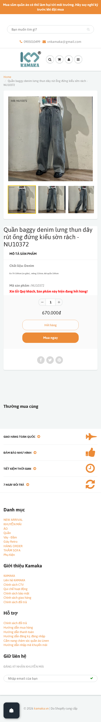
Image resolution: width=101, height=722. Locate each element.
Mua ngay (50, 338)
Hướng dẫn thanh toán (19, 632)
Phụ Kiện (9, 555)
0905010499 (32, 42)
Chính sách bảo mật (16, 593)
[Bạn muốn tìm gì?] (88, 29)
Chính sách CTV (14, 584)
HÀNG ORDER (13, 546)
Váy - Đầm (10, 537)
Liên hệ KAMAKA (14, 580)
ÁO (6, 528)
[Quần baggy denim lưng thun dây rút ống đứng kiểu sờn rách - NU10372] (50, 139)
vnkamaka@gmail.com (64, 42)
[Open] (11, 710)
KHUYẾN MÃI (13, 524)
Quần (7, 533)
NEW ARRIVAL (13, 519)
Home (7, 77)
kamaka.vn (41, 708)
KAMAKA (9, 576)
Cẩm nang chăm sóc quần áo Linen (26, 640)
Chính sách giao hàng (17, 597)
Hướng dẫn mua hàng (18, 627)
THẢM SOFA (12, 550)
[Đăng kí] (91, 678)
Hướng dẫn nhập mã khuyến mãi (25, 645)
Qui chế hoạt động (15, 589)
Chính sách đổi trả (15, 602)
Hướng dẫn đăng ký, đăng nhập (24, 636)
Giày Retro (10, 541)
